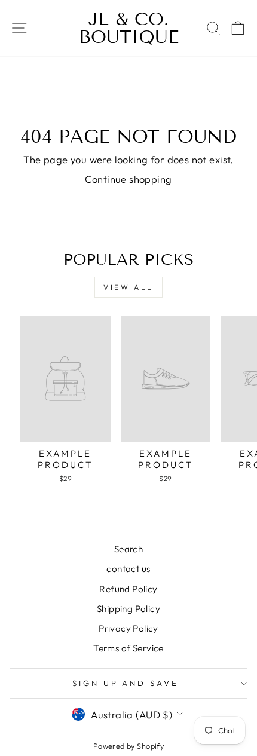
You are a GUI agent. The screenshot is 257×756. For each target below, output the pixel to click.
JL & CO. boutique (129, 28)
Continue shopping (128, 179)
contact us (128, 568)
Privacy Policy (128, 628)
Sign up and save (125, 683)
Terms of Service (128, 648)
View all (128, 287)
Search (128, 549)
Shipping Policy (128, 608)
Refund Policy (128, 589)
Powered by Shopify (128, 746)
